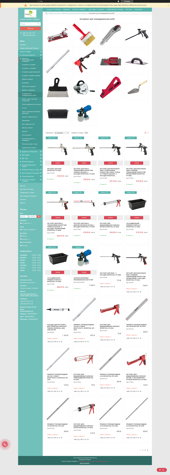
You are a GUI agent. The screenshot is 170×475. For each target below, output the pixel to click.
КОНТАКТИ (138, 9)
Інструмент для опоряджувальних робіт (29, 94)
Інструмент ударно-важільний (31, 72)
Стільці (24, 108)
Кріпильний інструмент (29, 86)
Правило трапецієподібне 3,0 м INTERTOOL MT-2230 (136, 425)
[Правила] (58, 61)
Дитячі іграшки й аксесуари (30, 173)
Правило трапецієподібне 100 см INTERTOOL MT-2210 (136, 325)
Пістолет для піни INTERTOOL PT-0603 (54, 169)
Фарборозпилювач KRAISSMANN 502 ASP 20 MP (83, 279)
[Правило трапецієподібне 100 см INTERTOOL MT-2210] (137, 309)
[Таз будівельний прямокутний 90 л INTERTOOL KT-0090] (58, 258)
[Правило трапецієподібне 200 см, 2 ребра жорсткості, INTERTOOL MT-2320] (58, 359)
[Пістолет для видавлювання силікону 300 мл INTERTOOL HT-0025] (84, 409)
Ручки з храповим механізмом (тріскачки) (31, 112)
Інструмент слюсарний (29, 68)
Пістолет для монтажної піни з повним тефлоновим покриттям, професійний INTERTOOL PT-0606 (136, 172)
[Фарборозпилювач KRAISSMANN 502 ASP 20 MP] (84, 258)
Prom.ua (94, 458)
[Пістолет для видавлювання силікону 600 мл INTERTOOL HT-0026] (110, 203)
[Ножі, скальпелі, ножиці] (110, 35)
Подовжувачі (26, 120)
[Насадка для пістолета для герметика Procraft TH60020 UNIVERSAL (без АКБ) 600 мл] (58, 309)
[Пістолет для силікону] (84, 61)
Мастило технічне (27, 128)
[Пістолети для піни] (137, 35)
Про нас (22, 186)
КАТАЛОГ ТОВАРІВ (78, 9)
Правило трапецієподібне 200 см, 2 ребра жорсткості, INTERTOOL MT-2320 (57, 377)
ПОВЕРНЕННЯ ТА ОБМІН (115, 9)
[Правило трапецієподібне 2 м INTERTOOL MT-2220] (58, 409)
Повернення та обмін (27, 192)
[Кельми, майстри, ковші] (137, 87)
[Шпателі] (58, 87)
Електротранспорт (28, 176)
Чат (163, 470)
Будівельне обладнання (29, 151)
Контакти (23, 199)
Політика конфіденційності (101, 461)
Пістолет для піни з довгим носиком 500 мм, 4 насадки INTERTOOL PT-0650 (84, 225)
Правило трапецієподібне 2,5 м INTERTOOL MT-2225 (110, 425)
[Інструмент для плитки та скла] (58, 35)
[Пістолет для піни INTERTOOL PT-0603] (58, 149)
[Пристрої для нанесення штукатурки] (84, 87)
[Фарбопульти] (84, 114)
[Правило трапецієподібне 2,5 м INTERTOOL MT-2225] (110, 409)
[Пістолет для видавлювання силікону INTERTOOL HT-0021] (110, 309)
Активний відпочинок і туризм (29, 165)
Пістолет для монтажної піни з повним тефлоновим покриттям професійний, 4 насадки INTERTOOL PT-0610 (136, 276)
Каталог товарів (25, 51)
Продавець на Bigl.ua (85, 459)
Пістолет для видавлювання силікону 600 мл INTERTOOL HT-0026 (110, 225)
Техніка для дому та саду (29, 144)
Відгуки (22, 203)
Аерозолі (24, 131)
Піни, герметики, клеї (28, 124)
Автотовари (25, 155)
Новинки (23, 45)
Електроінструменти (28, 55)
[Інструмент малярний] (84, 35)
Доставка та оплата (26, 189)
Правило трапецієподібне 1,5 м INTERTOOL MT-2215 (110, 375)
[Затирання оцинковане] (110, 61)
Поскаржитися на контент (85, 461)
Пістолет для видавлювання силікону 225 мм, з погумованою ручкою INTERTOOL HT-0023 (136, 377)
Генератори (25, 83)
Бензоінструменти (28, 161)
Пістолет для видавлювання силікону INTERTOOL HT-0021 (110, 326)
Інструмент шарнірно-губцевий (31, 75)
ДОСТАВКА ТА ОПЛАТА (96, 9)
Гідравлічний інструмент (29, 147)
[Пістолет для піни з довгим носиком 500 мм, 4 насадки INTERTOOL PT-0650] (84, 203)
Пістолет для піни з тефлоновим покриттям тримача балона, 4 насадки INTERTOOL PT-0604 (84, 171)
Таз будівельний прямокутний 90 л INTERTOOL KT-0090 (54, 279)
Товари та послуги (54, 13)
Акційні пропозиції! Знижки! (29, 48)
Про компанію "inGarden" (28, 196)
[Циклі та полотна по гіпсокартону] (110, 87)
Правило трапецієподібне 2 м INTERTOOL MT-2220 (57, 425)
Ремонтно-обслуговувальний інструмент (28, 60)
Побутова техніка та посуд (30, 169)
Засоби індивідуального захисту (31, 104)
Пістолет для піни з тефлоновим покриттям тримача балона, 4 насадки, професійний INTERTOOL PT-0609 (57, 227)
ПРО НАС (129, 9)
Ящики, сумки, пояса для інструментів (29, 99)
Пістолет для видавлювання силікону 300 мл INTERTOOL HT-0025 (83, 425)
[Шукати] (38, 24)
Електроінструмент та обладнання (28, 139)
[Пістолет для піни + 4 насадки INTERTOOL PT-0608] (110, 258)
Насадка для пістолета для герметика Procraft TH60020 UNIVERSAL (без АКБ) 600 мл (57, 327)
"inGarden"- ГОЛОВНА (53, 9)
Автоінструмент (26, 135)
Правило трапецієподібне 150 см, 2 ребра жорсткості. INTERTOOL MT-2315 (84, 327)
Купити (58, 163)
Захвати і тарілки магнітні (29, 117)
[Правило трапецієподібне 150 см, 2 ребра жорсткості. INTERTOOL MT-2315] (84, 309)
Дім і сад (25, 158)
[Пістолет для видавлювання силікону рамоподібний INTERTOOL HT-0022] (84, 359)
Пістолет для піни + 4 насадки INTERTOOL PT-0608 (110, 274)
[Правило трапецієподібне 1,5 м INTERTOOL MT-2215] (110, 359)
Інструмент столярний (28, 64)
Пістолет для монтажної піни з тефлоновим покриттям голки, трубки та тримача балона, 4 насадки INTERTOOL (110, 172)
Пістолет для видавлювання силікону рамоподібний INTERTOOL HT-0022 (83, 377)
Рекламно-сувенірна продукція (28, 180)
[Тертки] (137, 61)
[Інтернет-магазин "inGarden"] (30, 13)
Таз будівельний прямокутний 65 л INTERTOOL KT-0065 (133, 225)
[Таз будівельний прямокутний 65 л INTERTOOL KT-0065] (137, 203)
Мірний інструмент (27, 79)
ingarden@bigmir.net (26, 311)
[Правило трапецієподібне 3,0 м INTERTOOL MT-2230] (137, 409)
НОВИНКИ (66, 9)
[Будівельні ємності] (58, 114)
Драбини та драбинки (28, 90)
